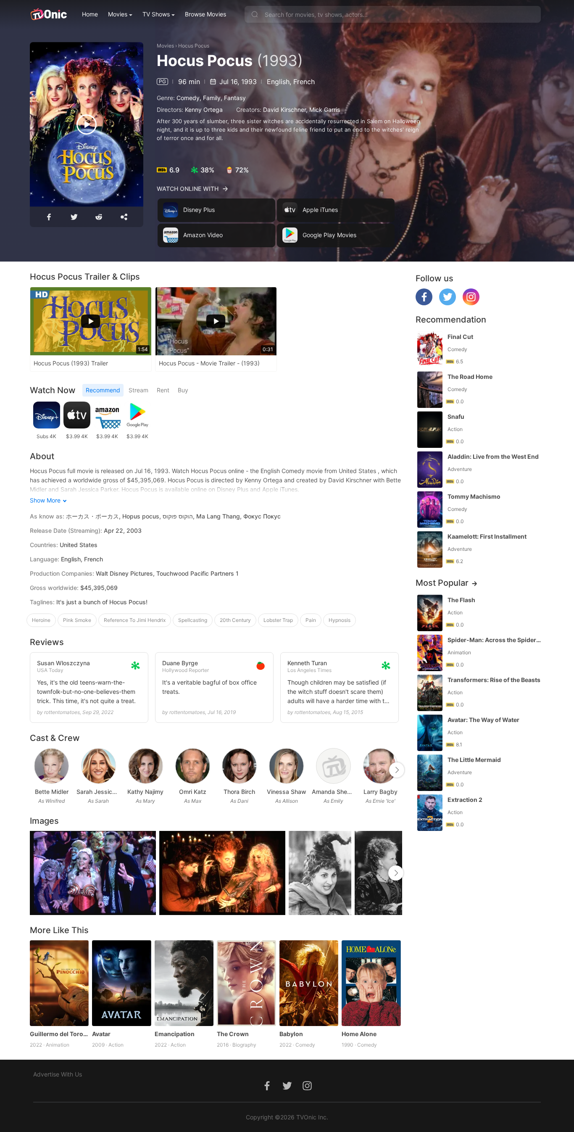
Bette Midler (51, 791)
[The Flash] (429, 613)
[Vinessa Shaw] (286, 766)
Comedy (188, 97)
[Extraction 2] (429, 812)
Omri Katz (192, 791)
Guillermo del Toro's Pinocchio (59, 1033)
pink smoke (77, 620)
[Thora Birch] (239, 766)
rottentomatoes (62, 712)
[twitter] (447, 303)
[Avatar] (121, 983)
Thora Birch (239, 791)
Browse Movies (205, 14)
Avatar (101, 1033)
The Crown (233, 1033)
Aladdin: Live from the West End (493, 456)
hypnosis (339, 620)
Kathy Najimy (145, 791)
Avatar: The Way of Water (483, 719)
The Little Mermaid (474, 759)
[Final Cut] (429, 349)
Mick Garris (324, 109)
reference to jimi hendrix (135, 620)
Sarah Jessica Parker (98, 791)
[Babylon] (309, 983)
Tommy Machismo (474, 496)
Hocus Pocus (193, 45)
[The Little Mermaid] (429, 772)
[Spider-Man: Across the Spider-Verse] (429, 653)
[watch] (86, 124)
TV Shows (156, 14)
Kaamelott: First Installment (487, 536)
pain (310, 620)
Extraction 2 (465, 799)
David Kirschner (284, 109)
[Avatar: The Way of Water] (429, 732)
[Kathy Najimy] (145, 766)
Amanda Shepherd (333, 791)
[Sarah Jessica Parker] (98, 766)
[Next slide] (396, 770)
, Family (210, 97)
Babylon (291, 1033)
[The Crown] (246, 983)
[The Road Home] (429, 389)
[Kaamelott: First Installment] (429, 549)
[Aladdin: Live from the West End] (429, 469)
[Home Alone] (371, 983)
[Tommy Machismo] (429, 509)
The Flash (461, 599)
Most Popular (442, 583)
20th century (235, 620)
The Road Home (470, 376)
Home (90, 14)
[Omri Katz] (192, 766)
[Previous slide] (35, 770)
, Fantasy (233, 97)
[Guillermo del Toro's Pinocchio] (59, 983)
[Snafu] (429, 429)
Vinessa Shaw (286, 791)
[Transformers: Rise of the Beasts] (429, 692)
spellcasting (192, 620)
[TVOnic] (48, 14)
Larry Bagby (380, 791)
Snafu (456, 416)
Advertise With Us (57, 1074)
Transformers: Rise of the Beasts (494, 679)
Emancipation (175, 1033)
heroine (41, 620)
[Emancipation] (184, 983)
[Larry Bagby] (380, 766)
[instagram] (471, 303)
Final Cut (460, 336)
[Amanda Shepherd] (333, 766)
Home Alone (359, 1033)
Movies (117, 14)
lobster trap (278, 620)
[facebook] (424, 303)
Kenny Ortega (204, 109)
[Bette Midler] (51, 766)
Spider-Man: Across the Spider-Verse (495, 639)
